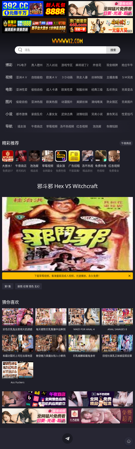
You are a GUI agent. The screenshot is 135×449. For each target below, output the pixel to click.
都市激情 (21, 114)
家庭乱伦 (37, 114)
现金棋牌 (112, 65)
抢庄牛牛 (127, 65)
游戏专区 (67, 65)
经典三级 (97, 89)
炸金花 (97, 65)
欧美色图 (51, 102)
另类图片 (127, 102)
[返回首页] (128, 441)
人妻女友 (51, 114)
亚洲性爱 (21, 89)
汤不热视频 (67, 126)
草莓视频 (51, 126)
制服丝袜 (82, 89)
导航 (8, 126)
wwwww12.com (67, 41)
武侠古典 (67, 114)
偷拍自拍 (37, 89)
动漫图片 (67, 102)
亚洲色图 (37, 102)
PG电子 (22, 65)
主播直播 (112, 77)
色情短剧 (112, 126)
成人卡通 (51, 89)
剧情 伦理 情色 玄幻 (28, 286)
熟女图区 (112, 102)
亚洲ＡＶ (21, 77)
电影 (8, 89)
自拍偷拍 (37, 77)
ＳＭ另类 (127, 77)
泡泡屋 (97, 126)
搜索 (113, 50)
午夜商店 (37, 126)
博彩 (8, 65)
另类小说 (97, 114)
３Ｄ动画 (67, 77)
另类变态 (127, 89)
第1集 (8, 286)
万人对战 (51, 65)
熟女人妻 (82, 77)
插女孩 (22, 126)
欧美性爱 (67, 89)
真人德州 (37, 65)
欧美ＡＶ (51, 77)
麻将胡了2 (82, 65)
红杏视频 (82, 126)
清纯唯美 (97, 102)
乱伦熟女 (112, 89)
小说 (8, 114)
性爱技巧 (127, 114)
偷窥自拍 (21, 102)
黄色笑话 (112, 114)
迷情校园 (82, 114)
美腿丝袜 (82, 102)
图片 (8, 101)
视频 (8, 77)
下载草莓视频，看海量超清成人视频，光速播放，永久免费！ (67, 275)
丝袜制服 (97, 77)
